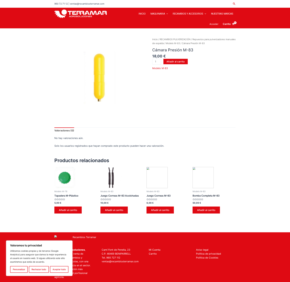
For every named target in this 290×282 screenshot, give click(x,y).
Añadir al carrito (175, 61)
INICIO (142, 13)
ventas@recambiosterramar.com (120, 261)
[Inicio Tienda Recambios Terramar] (97, 240)
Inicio (155, 39)
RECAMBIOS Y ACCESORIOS (188, 13)
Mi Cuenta (154, 249)
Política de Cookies (207, 257)
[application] (166, 14)
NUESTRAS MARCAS (222, 13)
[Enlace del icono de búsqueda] (234, 4)
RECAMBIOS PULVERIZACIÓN (175, 39)
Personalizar (19, 269)
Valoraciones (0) (64, 130)
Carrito (153, 253)
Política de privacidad (208, 253)
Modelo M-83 (173, 43)
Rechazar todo (39, 269)
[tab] (64, 130)
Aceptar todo (59, 269)
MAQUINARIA (157, 13)
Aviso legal (202, 249)
